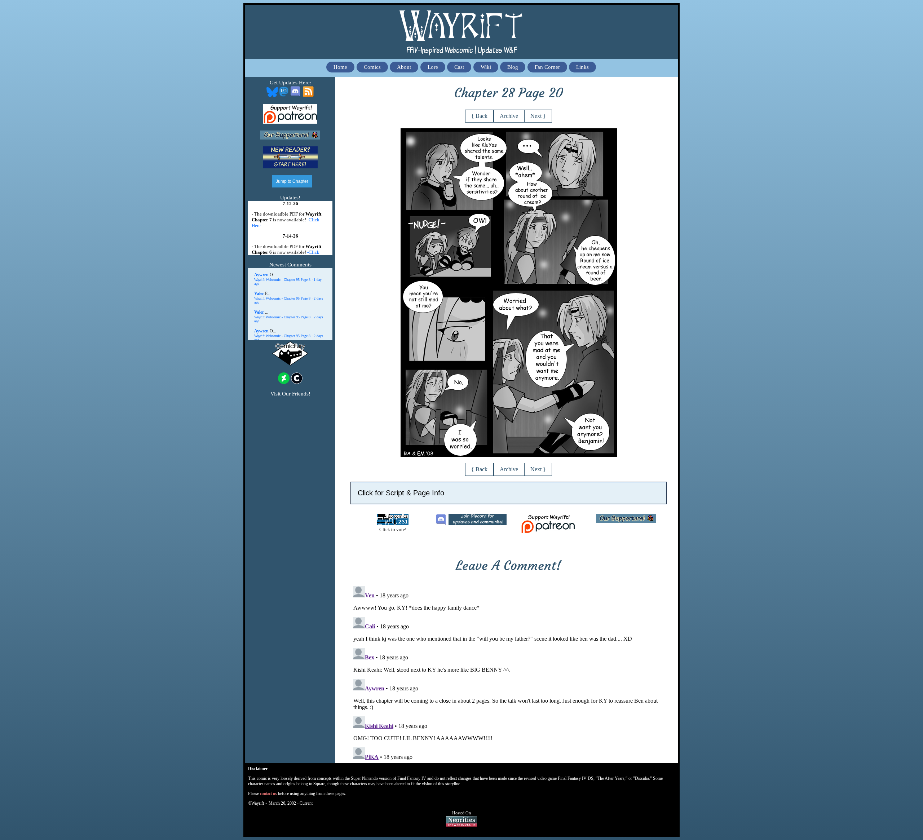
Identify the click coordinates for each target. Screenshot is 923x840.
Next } (538, 116)
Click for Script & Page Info (401, 493)
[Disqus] (508, 673)
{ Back (479, 116)
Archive (509, 116)
